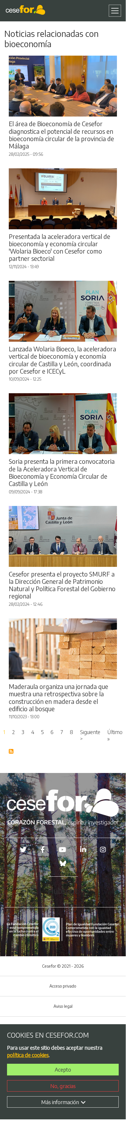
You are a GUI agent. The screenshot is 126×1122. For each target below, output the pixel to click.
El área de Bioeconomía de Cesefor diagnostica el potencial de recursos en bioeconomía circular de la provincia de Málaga (61, 135)
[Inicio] (27, 10)
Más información (60, 1102)
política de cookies (28, 1054)
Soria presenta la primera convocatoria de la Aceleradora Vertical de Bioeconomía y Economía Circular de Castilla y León (62, 472)
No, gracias (63, 1085)
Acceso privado (62, 986)
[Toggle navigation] (115, 11)
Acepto (63, 1069)
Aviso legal (63, 1006)
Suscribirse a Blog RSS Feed (11, 751)
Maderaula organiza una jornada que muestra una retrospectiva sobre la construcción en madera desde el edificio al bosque (58, 698)
